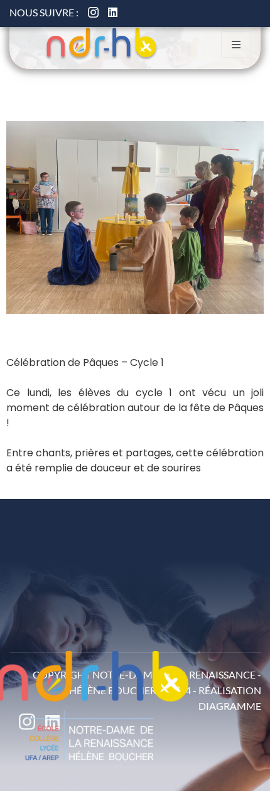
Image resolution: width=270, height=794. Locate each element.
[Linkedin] (112, 12)
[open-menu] (236, 44)
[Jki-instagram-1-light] (93, 12)
